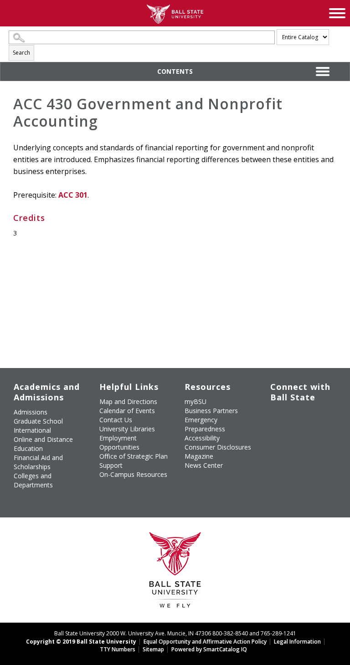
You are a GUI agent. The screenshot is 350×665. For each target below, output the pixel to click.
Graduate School (38, 421)
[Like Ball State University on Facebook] (276, 416)
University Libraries (127, 429)
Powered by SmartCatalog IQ (209, 649)
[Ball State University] (175, 572)
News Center (204, 465)
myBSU (195, 401)
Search (21, 52)
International (32, 430)
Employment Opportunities (119, 442)
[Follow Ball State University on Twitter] (297, 416)
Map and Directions (128, 401)
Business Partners (211, 410)
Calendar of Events (127, 410)
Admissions (30, 412)
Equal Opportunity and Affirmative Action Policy (205, 641)
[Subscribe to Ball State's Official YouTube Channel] (318, 416)
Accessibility (202, 438)
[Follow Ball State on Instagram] (276, 432)
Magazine (199, 456)
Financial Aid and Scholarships (38, 462)
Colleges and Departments (33, 480)
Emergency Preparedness (205, 424)
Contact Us (115, 419)
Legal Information (297, 641)
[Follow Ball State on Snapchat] (297, 453)
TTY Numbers (117, 649)
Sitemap (153, 649)
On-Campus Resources (133, 474)
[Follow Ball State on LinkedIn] (276, 453)
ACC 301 (73, 195)
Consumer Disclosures (218, 447)
